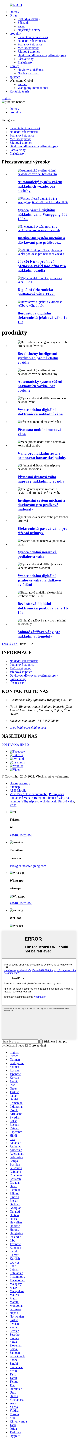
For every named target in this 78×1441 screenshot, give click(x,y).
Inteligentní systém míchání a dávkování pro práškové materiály (41, 504)
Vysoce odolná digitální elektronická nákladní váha (40, 412)
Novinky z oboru (28, 73)
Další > (9, 644)
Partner (22, 84)
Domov (14, 11)
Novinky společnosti (31, 69)
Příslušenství (25, 62)
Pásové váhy (26, 59)
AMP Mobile (18, 790)
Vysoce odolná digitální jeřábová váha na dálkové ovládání (39, 580)
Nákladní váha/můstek (32, 40)
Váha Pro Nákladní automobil (28, 794)
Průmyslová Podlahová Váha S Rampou (37, 795)
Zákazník (23, 22)
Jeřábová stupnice (29, 51)
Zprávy (14, 66)
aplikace (15, 77)
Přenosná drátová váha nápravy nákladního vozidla (41, 479)
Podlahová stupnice (30, 44)
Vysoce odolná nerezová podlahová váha (37, 554)
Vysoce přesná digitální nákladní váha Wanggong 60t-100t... (43, 214)
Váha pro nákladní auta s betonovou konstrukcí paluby (42, 455)
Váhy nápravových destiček (39, 801)
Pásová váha (66, 801)
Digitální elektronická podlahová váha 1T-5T (36, 292)
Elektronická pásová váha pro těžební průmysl (42, 530)
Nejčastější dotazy (29, 30)
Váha (13, 805)
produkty (15, 33)
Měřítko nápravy (28, 48)
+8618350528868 (21, 835)
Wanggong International (33, 87)
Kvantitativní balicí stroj (33, 37)
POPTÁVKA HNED (15, 744)
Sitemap (15, 787)
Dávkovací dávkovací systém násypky (42, 55)
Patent (21, 26)
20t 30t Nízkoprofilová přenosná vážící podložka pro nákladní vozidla (42, 265)
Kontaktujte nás (19, 91)
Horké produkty (20, 783)
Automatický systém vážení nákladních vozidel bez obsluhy (40, 186)
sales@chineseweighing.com (28, 727)
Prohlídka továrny (29, 19)
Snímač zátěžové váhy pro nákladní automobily (39, 634)
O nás (13, 15)
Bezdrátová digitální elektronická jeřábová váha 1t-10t (43, 317)
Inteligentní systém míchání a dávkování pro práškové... (41, 240)
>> (16, 644)
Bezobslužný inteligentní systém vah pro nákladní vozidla (38, 358)
